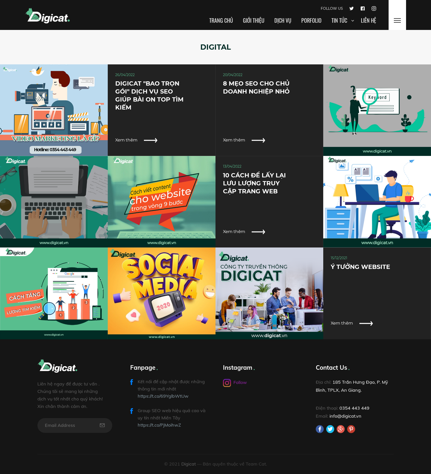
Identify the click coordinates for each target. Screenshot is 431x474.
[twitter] (330, 429)
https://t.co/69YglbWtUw (163, 396)
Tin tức (339, 20)
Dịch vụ (282, 20)
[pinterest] (351, 429)
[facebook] (320, 429)
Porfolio (311, 20)
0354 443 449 (354, 408)
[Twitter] (351, 8)
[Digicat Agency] (47, 13)
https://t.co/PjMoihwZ (159, 425)
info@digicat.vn (345, 416)
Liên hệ (368, 20)
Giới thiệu (253, 20)
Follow (240, 382)
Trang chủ (221, 20)
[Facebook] (363, 8)
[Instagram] (374, 8)
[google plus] (341, 429)
